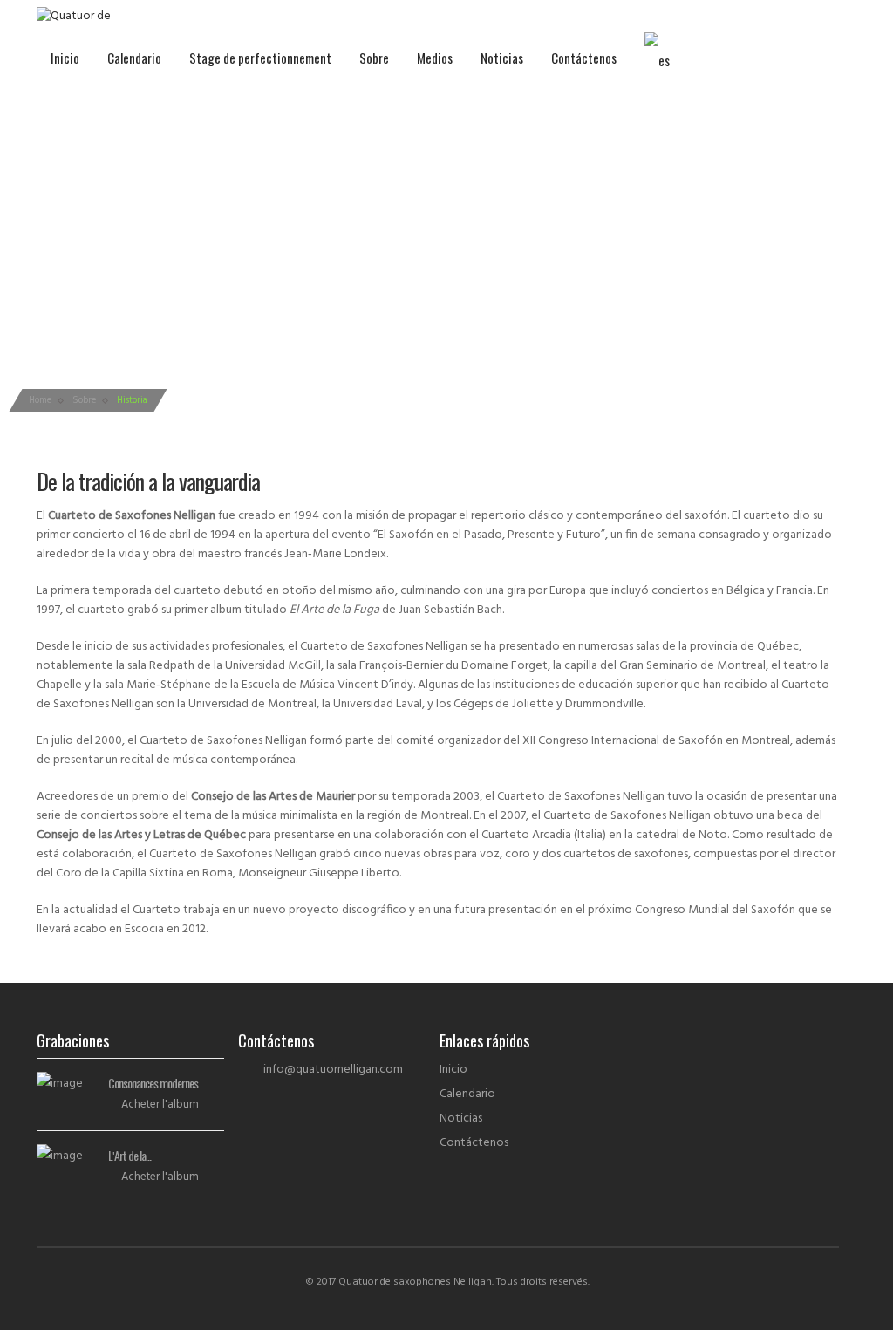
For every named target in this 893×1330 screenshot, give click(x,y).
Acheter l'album (160, 1104)
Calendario (134, 57)
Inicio (65, 57)
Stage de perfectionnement (260, 57)
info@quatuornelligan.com (333, 1070)
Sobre (374, 57)
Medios (435, 57)
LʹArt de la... (129, 1155)
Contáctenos (584, 57)
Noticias (502, 57)
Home (40, 400)
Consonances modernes (153, 1083)
